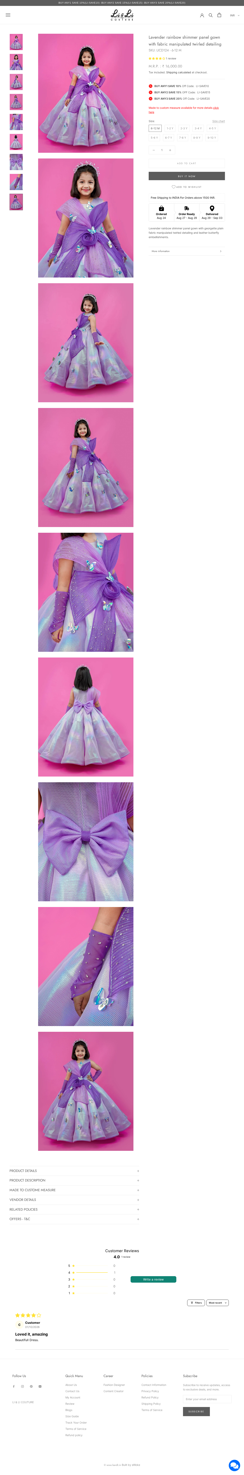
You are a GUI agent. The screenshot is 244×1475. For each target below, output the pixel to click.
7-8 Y (182, 137)
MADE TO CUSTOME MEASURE (33, 1190)
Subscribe (196, 1411)
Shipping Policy (151, 1403)
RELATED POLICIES (24, 1209)
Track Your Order (76, 1422)
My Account (72, 1397)
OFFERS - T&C (20, 1219)
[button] (157, 58)
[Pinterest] (31, 1386)
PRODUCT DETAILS (23, 1170)
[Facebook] (13, 1386)
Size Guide (72, 1416)
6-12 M (155, 128)
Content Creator (114, 1391)
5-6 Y (154, 137)
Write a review (153, 1279)
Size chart (218, 121)
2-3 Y (184, 128)
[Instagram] (22, 1386)
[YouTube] (40, 1386)
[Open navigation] (8, 15)
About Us (71, 1384)
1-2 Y (170, 128)
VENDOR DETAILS (23, 1199)
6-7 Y (168, 137)
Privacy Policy (150, 1391)
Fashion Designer (114, 1384)
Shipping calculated (178, 72)
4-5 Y (212, 128)
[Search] (211, 15)
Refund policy (74, 1435)
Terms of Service (75, 1428)
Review (69, 1403)
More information (161, 251)
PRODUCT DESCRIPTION (27, 1180)
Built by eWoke (131, 1464)
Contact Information (153, 1384)
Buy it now (187, 176)
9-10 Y (212, 137)
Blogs (68, 1410)
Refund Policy (150, 1397)
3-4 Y (198, 128)
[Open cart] (219, 15)
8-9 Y (196, 137)
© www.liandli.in (112, 1465)
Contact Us (72, 1391)
